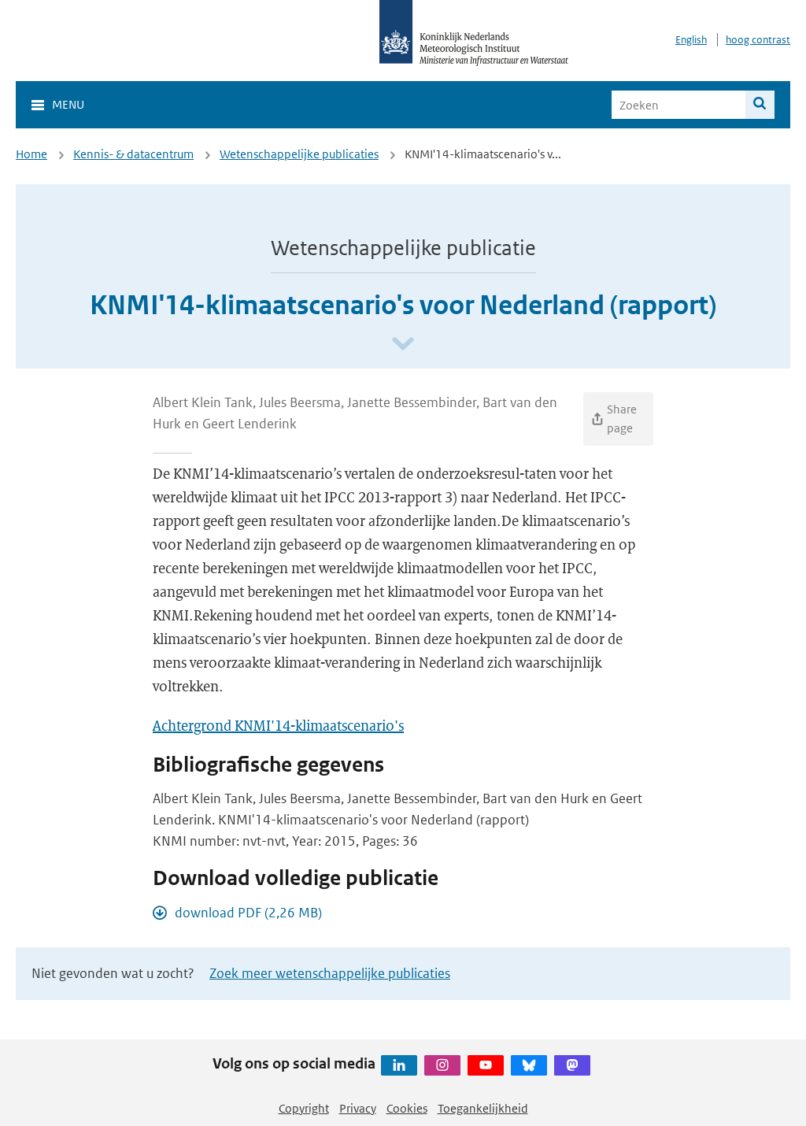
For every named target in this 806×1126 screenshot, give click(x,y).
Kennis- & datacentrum (133, 153)
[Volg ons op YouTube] (485, 1065)
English (691, 39)
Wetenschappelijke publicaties (299, 153)
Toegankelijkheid (483, 1108)
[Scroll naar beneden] (403, 344)
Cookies (406, 1108)
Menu (68, 104)
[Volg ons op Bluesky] (529, 1065)
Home (31, 153)
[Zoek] (760, 105)
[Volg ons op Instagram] (442, 1065)
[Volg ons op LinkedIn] (399, 1065)
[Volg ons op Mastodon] (572, 1065)
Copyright (304, 1108)
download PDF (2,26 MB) (248, 912)
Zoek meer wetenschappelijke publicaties (329, 973)
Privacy (357, 1108)
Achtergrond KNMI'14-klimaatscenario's (278, 725)
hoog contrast (758, 39)
